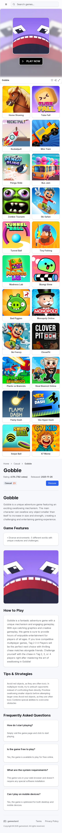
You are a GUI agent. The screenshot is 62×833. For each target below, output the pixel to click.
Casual (17, 463)
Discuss (52, 483)
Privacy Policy (52, 821)
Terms (39, 821)
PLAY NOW (33, 61)
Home (6, 463)
